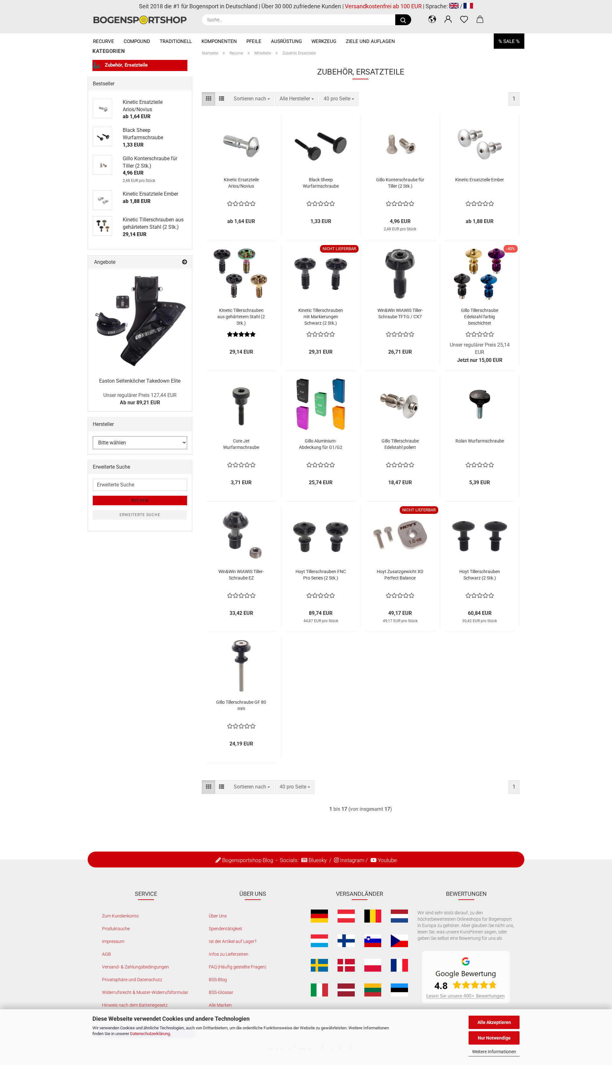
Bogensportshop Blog (247, 860)
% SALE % (509, 41)
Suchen (140, 500)
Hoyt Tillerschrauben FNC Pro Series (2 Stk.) (320, 574)
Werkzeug (323, 41)
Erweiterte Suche (140, 515)
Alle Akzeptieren (494, 1022)
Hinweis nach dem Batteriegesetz (135, 1005)
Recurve (103, 41)
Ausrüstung (286, 41)
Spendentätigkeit (225, 928)
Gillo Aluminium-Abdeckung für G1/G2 (320, 444)
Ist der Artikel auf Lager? (232, 941)
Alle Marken (220, 1005)
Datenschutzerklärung (150, 1033)
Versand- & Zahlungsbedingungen (135, 966)
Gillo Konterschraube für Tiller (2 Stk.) (400, 183)
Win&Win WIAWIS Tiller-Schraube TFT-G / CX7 (400, 313)
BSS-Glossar (221, 992)
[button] (432, 19)
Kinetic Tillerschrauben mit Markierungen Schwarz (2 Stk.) (320, 317)
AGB (106, 954)
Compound (137, 41)
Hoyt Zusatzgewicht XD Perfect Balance (400, 574)
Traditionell (176, 41)
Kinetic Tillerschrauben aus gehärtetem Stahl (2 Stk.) (241, 317)
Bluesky (318, 860)
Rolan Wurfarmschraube (479, 440)
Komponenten (219, 41)
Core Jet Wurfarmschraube (241, 444)
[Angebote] (184, 262)
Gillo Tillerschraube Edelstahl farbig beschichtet (479, 317)
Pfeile (253, 41)
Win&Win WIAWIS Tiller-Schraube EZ (241, 574)
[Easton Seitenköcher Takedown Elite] (140, 321)
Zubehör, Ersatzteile (126, 65)
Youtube (387, 860)
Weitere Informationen (494, 1051)
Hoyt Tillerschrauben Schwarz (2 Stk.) (479, 574)
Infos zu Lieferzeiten (228, 954)
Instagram (352, 860)
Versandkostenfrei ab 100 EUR (383, 6)
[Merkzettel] (464, 19)
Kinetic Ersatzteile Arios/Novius (241, 183)
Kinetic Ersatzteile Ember (479, 179)
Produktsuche (116, 928)
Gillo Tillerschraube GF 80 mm (241, 705)
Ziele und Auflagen (370, 41)
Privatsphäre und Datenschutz (132, 979)
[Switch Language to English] (454, 6)
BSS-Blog (218, 979)
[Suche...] (403, 19)
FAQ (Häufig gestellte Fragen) (237, 966)
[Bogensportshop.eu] (142, 19)
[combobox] (251, 99)
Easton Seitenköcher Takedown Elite (139, 381)
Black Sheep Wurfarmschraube (321, 183)
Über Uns (218, 915)
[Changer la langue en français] (468, 6)
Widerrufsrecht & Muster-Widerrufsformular (145, 992)
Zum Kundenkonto (120, 915)
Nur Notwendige (494, 1037)
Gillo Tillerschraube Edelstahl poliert (400, 444)
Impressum (113, 941)
